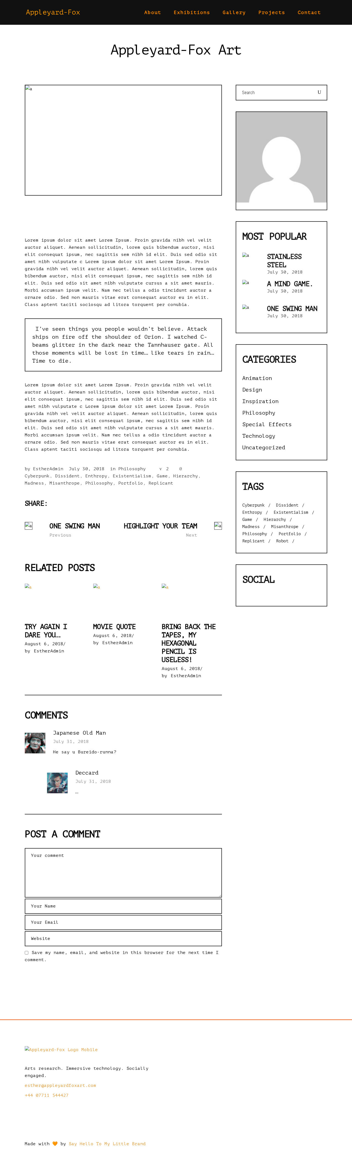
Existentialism (132, 476)
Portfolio (130, 483)
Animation (257, 378)
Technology (258, 436)
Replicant (160, 483)
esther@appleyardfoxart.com (60, 1085)
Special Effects (267, 424)
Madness (34, 483)
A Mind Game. (290, 284)
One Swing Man (292, 309)
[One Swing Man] (252, 314)
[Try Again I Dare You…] (55, 600)
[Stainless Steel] (252, 262)
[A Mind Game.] (252, 289)
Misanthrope (65, 483)
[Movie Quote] (123, 600)
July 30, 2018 (87, 468)
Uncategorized (263, 447)
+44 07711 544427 (47, 1095)
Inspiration (260, 401)
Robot (282, 541)
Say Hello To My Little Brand (107, 1143)
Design (252, 390)
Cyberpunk (37, 476)
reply (214, 734)
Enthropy (96, 476)
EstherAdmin (48, 468)
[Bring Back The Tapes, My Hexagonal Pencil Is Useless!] (192, 600)
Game (162, 476)
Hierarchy (185, 476)
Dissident (67, 476)
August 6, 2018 (44, 643)
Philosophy (132, 468)
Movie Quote (114, 627)
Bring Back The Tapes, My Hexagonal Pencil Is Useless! (189, 643)
